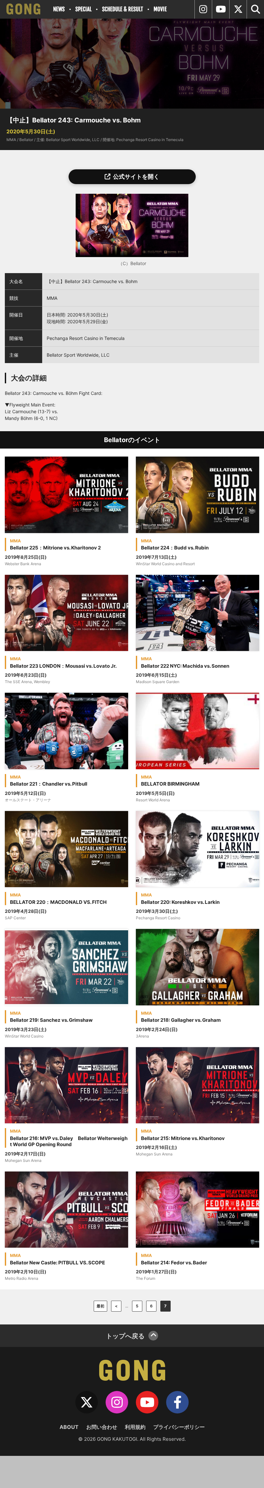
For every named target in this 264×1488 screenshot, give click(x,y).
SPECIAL (83, 9)
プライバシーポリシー (179, 1427)
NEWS (59, 9)
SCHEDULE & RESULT (122, 9)
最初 (100, 1306)
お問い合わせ (101, 1427)
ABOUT (69, 1427)
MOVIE (160, 9)
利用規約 (135, 1427)
